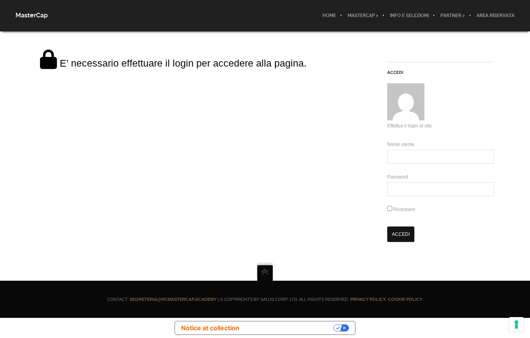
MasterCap (32, 15)
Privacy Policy (368, 299)
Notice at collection (210, 328)
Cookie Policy (405, 299)
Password (397, 177)
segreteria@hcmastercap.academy (173, 299)
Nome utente (400, 144)
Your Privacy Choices (290, 328)
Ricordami (403, 209)
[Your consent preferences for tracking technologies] (516, 324)
